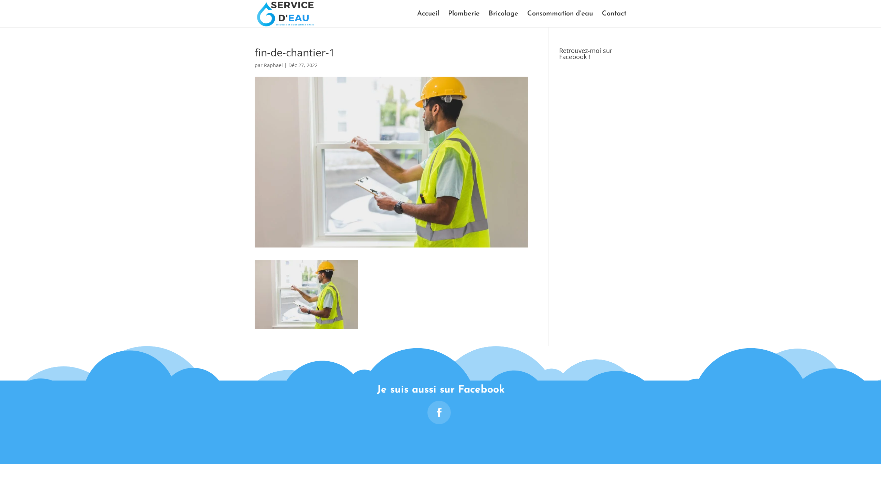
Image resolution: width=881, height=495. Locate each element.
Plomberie (464, 14)
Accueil (428, 14)
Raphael (273, 65)
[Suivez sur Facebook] (439, 412)
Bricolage (503, 14)
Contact (614, 14)
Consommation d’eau (560, 14)
